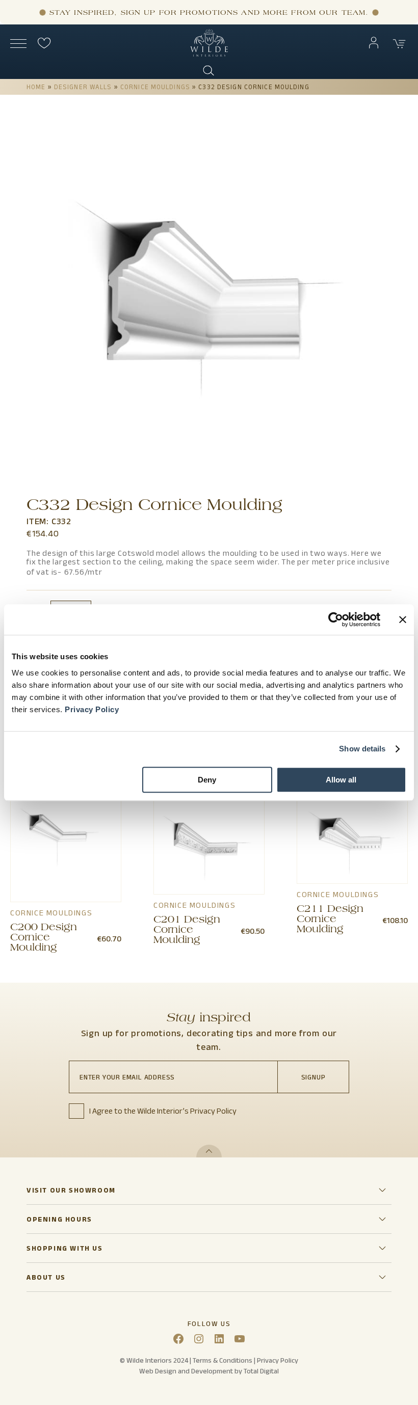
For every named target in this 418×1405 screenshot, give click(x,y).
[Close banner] (402, 619)
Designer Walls (83, 87)
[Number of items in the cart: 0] (399, 44)
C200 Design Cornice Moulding (43, 938)
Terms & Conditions (222, 1360)
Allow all (341, 779)
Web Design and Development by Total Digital (209, 1371)
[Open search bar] (209, 71)
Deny (207, 779)
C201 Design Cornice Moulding (186, 930)
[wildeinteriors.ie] (209, 54)
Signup (313, 1077)
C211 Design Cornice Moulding (330, 920)
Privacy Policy (92, 709)
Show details (362, 748)
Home (36, 87)
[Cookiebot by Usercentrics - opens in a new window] (335, 619)
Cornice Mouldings (155, 87)
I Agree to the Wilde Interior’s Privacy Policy (163, 1110)
